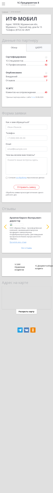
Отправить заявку (26, 187)
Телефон (10, 133)
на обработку (21, 178)
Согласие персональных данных (26, 178)
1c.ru (33, 97)
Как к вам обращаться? (17, 122)
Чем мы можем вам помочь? (20, 155)
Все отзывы (26, 248)
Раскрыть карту (26, 311)
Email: (8, 144)
